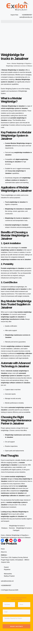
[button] (16, 21)
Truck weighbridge (11, 202)
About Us (4, 552)
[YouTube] (10, 540)
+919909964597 (6, 585)
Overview (12, 528)
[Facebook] (2, 540)
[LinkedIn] (15, 540)
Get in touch (12, 514)
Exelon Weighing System (9, 88)
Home (8, 63)
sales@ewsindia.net (7, 581)
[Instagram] (19, 540)
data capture (16, 182)
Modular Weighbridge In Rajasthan (21, 63)
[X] (6, 540)
